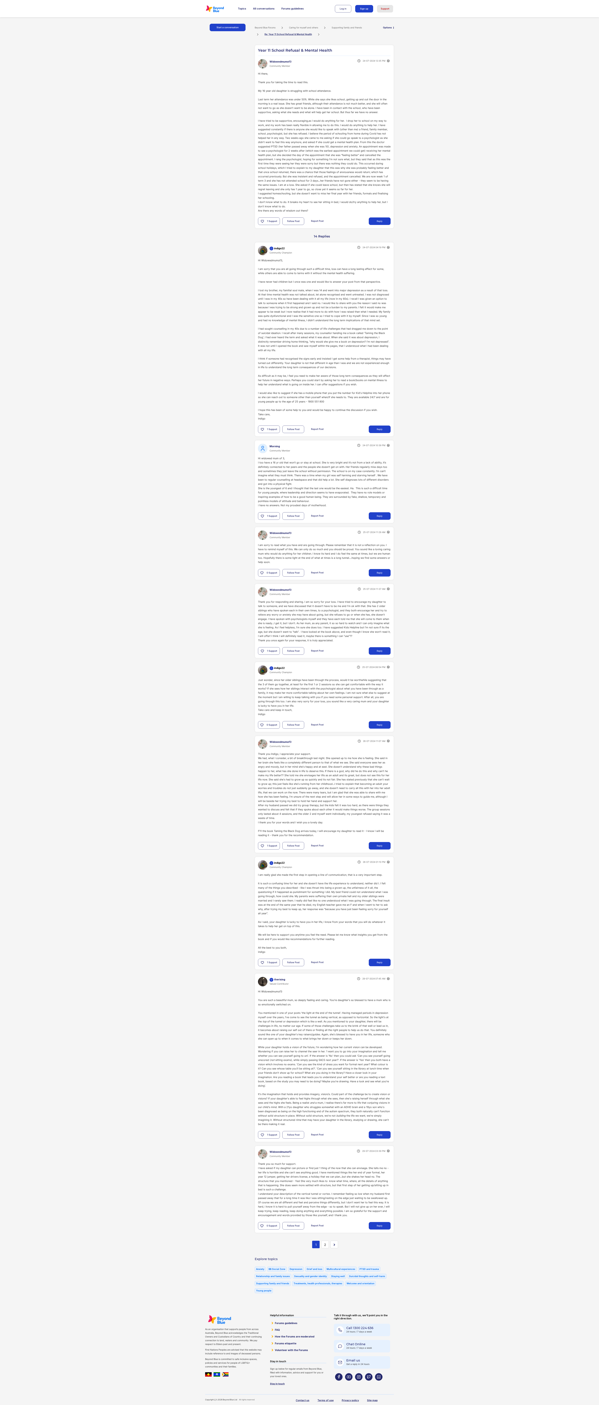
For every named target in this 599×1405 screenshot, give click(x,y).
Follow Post (293, 221)
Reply (379, 221)
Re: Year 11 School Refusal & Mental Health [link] (288, 34)
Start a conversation (228, 27)
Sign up (364, 8)
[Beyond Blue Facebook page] (339, 1383)
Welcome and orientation (360, 1283)
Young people (263, 1290)
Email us (353, 1360)
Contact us (302, 1400)
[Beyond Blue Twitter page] (369, 1383)
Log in (343, 8)
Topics (242, 8)
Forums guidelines (292, 8)
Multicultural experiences (341, 1269)
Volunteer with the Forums (291, 1350)
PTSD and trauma (369, 1269)
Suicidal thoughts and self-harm (367, 1276)
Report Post (317, 221)
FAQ (277, 1329)
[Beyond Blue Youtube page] (349, 1383)
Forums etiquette (285, 1343)
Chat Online (355, 1344)
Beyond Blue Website (219, 1319)
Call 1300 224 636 (359, 1328)
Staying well (338, 1276)
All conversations (264, 8)
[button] (262, 221)
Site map (372, 1400)
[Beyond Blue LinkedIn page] (379, 1383)
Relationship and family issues (273, 1276)
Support (385, 8)
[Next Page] (334, 1244)
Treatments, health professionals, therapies (318, 1283)
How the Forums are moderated (294, 1336)
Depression (296, 1269)
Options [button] (387, 27)
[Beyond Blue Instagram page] (359, 1383)
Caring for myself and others (303, 27)
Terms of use (325, 1400)
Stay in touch (277, 1383)
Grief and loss (314, 1269)
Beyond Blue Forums (219, 8)
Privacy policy (350, 1400)
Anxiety (260, 1269)
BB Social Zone (277, 1269)
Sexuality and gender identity (310, 1276)
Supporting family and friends (347, 27)
